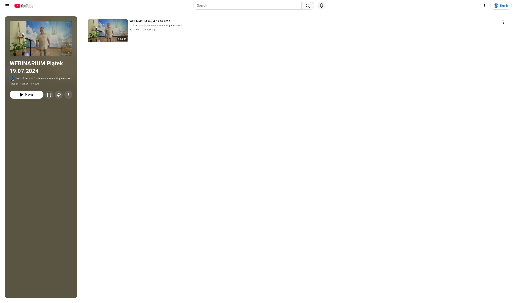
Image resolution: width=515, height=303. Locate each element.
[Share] (59, 95)
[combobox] (249, 5)
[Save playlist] (49, 95)
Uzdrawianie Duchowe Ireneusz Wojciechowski (156, 25)
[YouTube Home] (23, 5)
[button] (41, 38)
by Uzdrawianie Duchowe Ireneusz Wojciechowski (44, 78)
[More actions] (68, 95)
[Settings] (484, 5)
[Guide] (7, 5)
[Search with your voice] (321, 6)
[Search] (307, 6)
